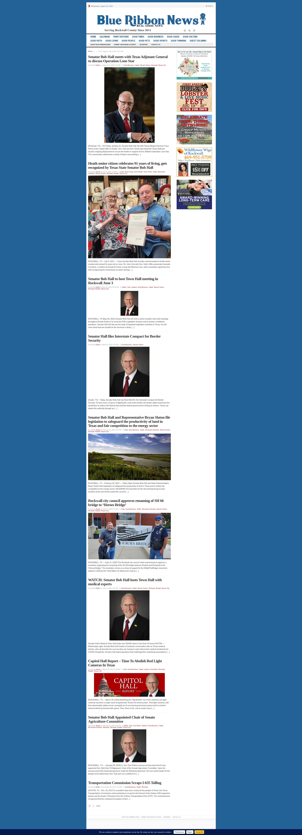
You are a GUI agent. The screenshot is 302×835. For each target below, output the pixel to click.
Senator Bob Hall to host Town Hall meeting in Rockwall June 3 (123, 281)
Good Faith (96, 40)
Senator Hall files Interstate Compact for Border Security (124, 338)
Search (210, 6)
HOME (93, 36)
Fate (122, 172)
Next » (98, 806)
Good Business (156, 36)
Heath (137, 65)
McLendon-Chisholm (152, 430)
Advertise (143, 44)
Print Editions (121, 36)
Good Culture (190, 36)
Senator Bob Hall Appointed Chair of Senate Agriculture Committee (121, 719)
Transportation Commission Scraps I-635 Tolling (124, 783)
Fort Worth (137, 726)
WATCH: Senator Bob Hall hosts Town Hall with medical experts (125, 582)
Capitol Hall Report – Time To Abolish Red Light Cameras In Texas (125, 663)
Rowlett (116, 173)
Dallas (124, 287)
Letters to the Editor (150, 669)
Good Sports (160, 40)
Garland (134, 287)
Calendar (105, 36)
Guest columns (198, 40)
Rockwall (154, 65)
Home (90, 51)
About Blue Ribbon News (100, 44)
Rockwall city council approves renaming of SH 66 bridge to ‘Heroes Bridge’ (126, 503)
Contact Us (155, 44)
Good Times (138, 36)
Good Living (111, 40)
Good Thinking (178, 40)
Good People (128, 40)
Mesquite (106, 727)
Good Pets (144, 40)
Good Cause (173, 36)
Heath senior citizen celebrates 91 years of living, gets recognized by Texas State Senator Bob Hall (127, 165)
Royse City (162, 65)
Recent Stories (145, 65)
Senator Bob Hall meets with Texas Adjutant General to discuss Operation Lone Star (128, 59)
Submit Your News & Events (125, 44)
